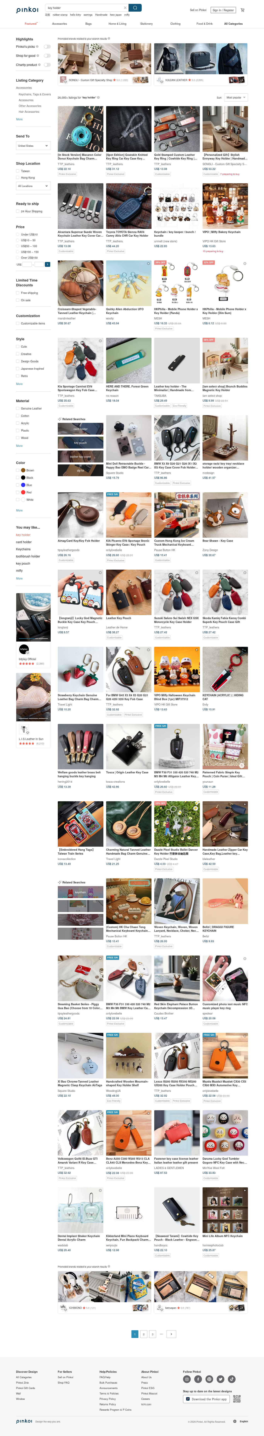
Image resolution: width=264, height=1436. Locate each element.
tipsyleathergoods (68, 550)
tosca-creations (115, 781)
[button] (47, 264)
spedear (208, 1013)
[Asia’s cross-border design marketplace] (27, 10)
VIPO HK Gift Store (214, 241)
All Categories (24, 1377)
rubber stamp (60, 14)
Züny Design (210, 550)
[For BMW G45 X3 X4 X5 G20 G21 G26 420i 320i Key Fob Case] (129, 669)
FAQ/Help (105, 1377)
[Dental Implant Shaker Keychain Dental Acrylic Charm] (80, 1210)
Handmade (101, 14)
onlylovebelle (114, 550)
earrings (88, 14)
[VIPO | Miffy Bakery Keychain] (225, 206)
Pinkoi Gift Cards (25, 1388)
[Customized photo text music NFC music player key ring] (225, 978)
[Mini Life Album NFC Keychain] (225, 1210)
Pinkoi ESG (147, 1388)
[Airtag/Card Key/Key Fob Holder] (80, 515)
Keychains (23, 549)
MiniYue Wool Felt (214, 1168)
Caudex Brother (164, 1013)
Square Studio (114, 473)
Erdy (205, 704)
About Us (146, 1377)
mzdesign (208, 473)
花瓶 (47, 14)
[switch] (33, 46)
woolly (110, 318)
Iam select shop (212, 395)
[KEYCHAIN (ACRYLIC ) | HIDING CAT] (225, 669)
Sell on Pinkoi (198, 10)
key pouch (23, 563)
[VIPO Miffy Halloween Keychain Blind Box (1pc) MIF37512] (177, 669)
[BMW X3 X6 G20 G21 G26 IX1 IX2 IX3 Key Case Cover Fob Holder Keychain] (177, 438)
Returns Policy (108, 1404)
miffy (127, 14)
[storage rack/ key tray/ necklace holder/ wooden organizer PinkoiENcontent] (225, 438)
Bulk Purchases (108, 1382)
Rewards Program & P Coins (116, 1409)
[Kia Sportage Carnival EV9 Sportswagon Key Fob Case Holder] (80, 360)
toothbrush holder (28, 556)
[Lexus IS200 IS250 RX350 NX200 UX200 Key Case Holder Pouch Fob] (177, 1055)
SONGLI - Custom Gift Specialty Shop (226, 164)
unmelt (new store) (165, 241)
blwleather (209, 859)
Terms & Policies (109, 1393)
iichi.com (146, 1404)
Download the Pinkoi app (209, 1399)
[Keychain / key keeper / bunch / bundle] (177, 206)
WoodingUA (113, 1090)
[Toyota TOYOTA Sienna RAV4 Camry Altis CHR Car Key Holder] (129, 206)
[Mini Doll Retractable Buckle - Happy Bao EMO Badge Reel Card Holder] (129, 438)
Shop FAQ (63, 1382)
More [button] (19, 119)
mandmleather (67, 318)
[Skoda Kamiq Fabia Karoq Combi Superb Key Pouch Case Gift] (225, 592)
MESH (158, 318)
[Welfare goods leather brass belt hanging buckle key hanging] (80, 747)
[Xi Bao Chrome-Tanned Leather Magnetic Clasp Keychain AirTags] (80, 1055)
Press (144, 1382)
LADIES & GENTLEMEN (169, 1168)
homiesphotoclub (213, 1245)
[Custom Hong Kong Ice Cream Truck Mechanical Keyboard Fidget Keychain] (177, 515)
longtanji (63, 627)
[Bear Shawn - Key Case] (225, 515)
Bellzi (206, 936)
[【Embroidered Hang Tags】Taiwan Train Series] (80, 824)
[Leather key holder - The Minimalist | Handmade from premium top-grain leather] (177, 360)
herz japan (116, 14)
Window (20, 1399)
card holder (24, 542)
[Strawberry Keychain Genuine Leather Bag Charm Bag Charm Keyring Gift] (80, 669)
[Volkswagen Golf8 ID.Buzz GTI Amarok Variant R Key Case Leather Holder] (80, 1133)
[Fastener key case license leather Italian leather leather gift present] (177, 1133)
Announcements (109, 1388)
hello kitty (75, 14)
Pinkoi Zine (22, 1382)
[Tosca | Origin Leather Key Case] (129, 747)
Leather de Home (117, 627)
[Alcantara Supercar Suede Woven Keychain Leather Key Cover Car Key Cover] (80, 206)
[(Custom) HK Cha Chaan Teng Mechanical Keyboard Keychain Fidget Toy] (129, 901)
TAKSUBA (160, 395)
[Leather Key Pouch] (129, 592)
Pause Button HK (164, 550)
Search (135, 8)
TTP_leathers (66, 164)
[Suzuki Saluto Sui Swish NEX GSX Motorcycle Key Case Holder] (177, 592)
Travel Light (65, 704)
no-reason (112, 395)
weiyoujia (111, 1245)
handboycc (161, 1245)
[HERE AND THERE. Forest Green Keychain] (129, 360)
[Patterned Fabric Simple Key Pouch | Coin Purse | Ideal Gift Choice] (225, 747)
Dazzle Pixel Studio (166, 859)
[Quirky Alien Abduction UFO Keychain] (129, 283)
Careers (145, 1399)
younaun (208, 781)
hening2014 (65, 781)
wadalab (63, 1245)
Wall (18, 1393)
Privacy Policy (108, 1399)
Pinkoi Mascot (149, 1393)
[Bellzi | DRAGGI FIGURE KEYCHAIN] (225, 901)
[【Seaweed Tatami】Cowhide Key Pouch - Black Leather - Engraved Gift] (177, 1210)
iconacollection (67, 859)
